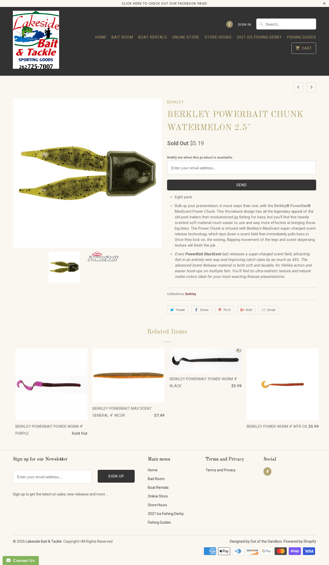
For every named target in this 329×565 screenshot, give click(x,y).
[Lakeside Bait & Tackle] (36, 41)
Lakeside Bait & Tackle (44, 541)
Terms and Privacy (221, 470)
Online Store (185, 37)
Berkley (175, 102)
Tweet (180, 310)
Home (100, 37)
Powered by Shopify (300, 541)
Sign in (244, 24)
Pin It (227, 310)
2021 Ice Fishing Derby (259, 37)
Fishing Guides (301, 37)
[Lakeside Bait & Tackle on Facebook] (229, 24)
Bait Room (122, 37)
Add (249, 310)
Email (271, 310)
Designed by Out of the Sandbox (256, 541)
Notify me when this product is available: (200, 157)
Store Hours (218, 37)
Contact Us (23, 560)
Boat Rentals (152, 37)
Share (204, 310)
